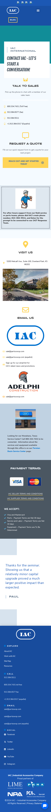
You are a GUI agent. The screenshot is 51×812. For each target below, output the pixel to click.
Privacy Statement (35, 803)
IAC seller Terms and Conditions (25, 494)
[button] (38, 10)
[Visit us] (25, 244)
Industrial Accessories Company (31, 800)
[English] (19, 3)
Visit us (25, 252)
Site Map (7, 661)
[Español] (32, 3)
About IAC (8, 651)
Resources (8, 666)
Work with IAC (10, 656)
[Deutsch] (27, 3)
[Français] (23, 3)
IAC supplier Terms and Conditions (25, 498)
